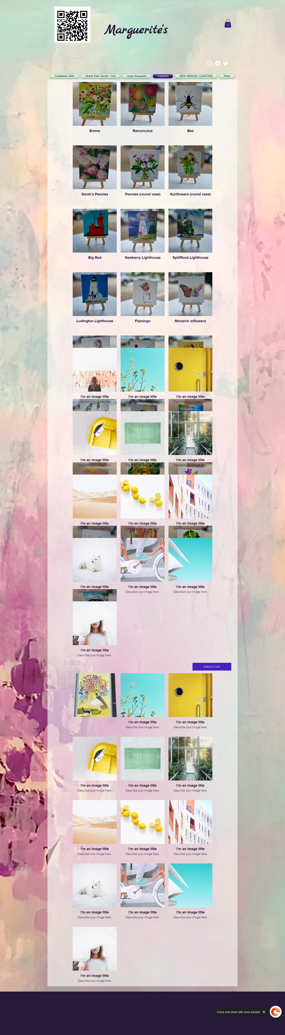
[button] (227, 23)
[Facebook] (217, 63)
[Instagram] (209, 63)
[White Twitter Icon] (225, 63)
